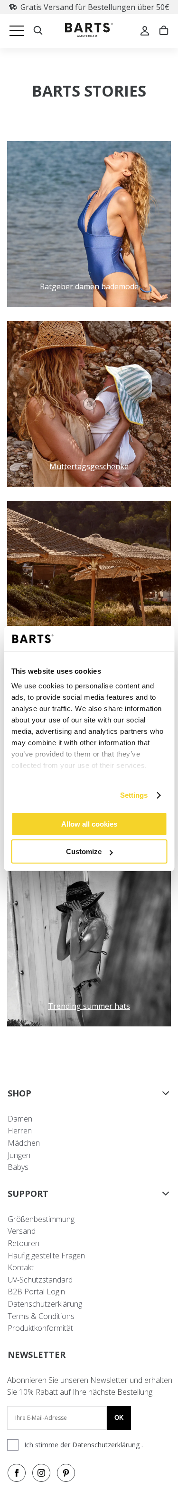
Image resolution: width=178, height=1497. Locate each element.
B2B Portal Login (36, 1291)
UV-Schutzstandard (40, 1279)
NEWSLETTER (37, 1354)
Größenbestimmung (41, 1219)
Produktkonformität (40, 1328)
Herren (20, 1130)
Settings (134, 795)
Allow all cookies (89, 824)
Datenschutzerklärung (45, 1304)
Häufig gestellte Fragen (46, 1255)
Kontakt (21, 1267)
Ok (118, 1417)
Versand (22, 1231)
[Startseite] (89, 31)
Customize (84, 851)
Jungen (19, 1155)
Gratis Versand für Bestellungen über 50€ (94, 7)
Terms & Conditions (41, 1316)
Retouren (23, 1243)
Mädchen (24, 1143)
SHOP (19, 1093)
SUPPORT (28, 1193)
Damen (20, 1119)
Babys (18, 1167)
